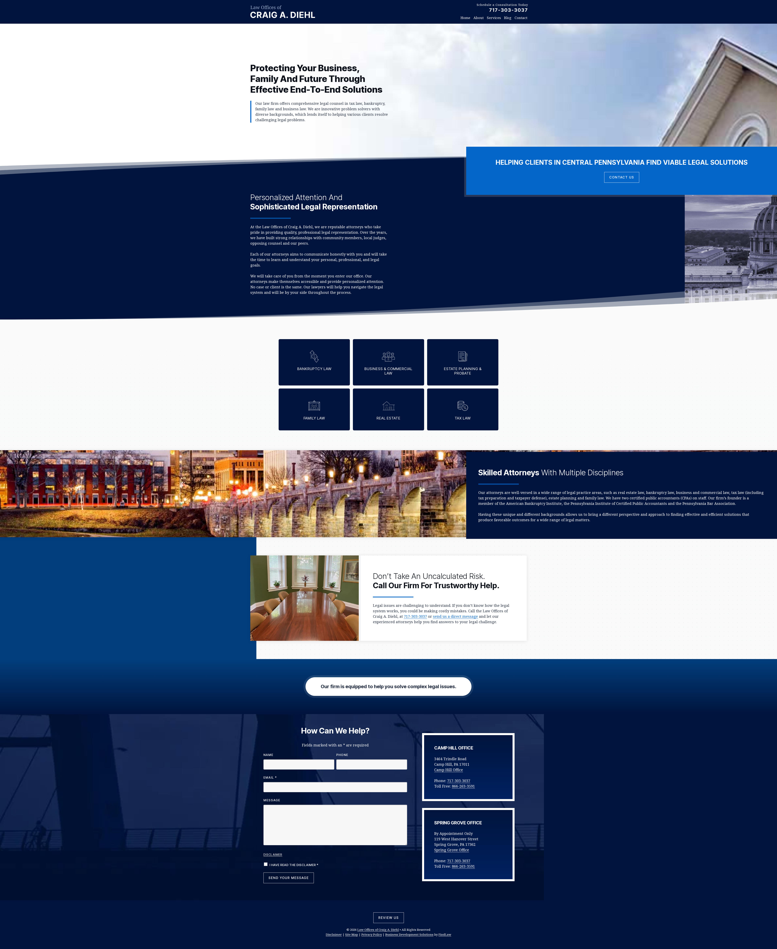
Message (271, 800)
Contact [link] (521, 17)
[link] (282, 11)
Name (268, 755)
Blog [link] (507, 17)
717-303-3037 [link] (508, 10)
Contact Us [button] (621, 177)
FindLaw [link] (444, 934)
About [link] (478, 17)
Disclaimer (272, 855)
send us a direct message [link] (455, 616)
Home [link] (465, 17)
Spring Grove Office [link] (451, 849)
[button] (773, 920)
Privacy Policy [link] (371, 934)
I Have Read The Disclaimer (294, 865)
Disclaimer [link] (334, 934)
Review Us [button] (388, 918)
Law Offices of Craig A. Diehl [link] (378, 930)
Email (270, 777)
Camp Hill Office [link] (448, 769)
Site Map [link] (351, 934)
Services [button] (494, 17)
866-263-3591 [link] (463, 786)
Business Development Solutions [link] (409, 934)
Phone (342, 755)
